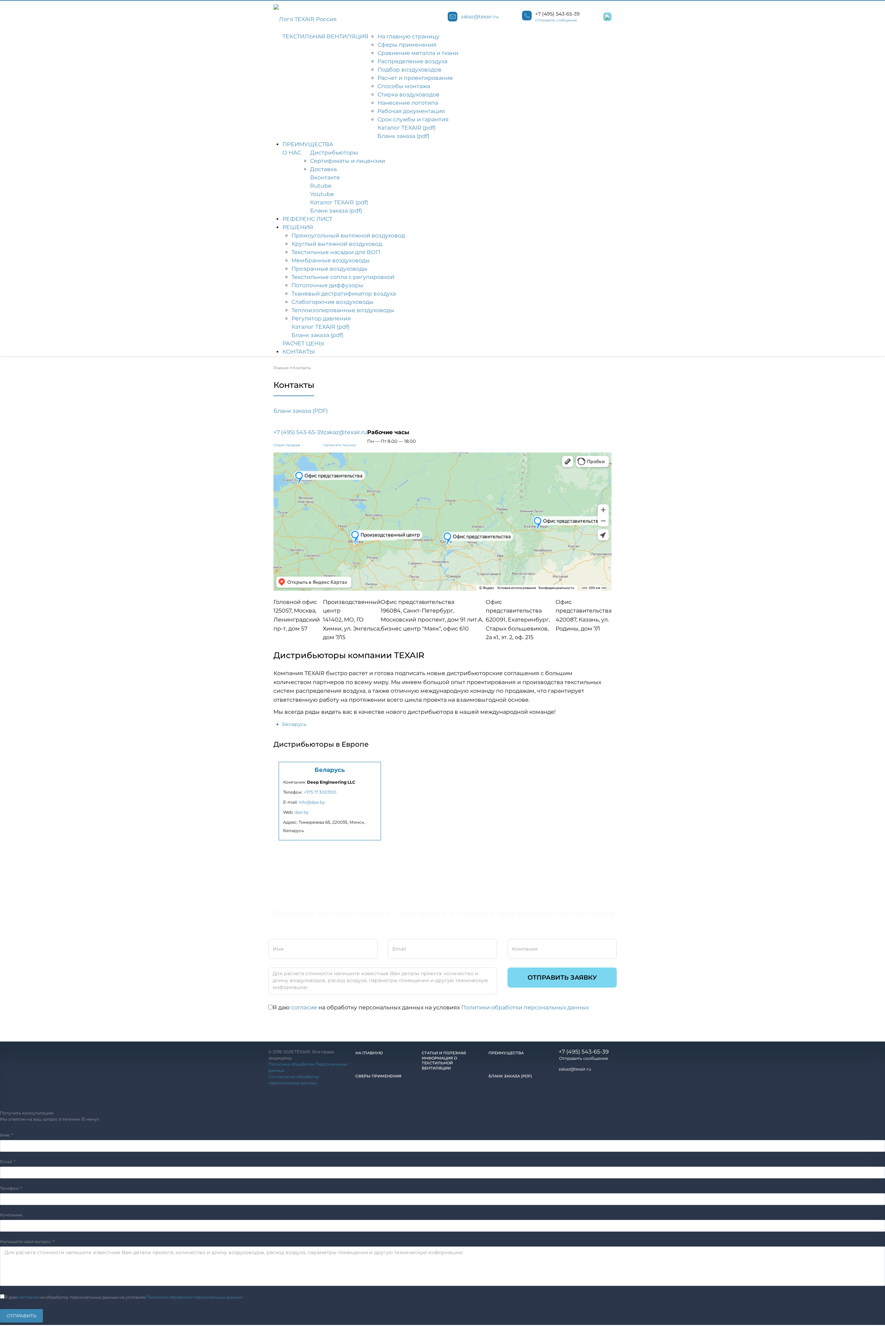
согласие (304, 1007)
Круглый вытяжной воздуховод (336, 244)
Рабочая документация (411, 111)
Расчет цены (303, 343)
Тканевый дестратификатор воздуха (343, 293)
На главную (369, 1052)
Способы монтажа (404, 86)
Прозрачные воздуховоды (329, 268)
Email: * (8, 1161)
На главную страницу (408, 36)
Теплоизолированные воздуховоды (342, 310)
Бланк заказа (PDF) (300, 411)
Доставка (323, 169)
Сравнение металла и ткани (418, 53)
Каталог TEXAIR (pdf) (407, 127)
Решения (297, 227)
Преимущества (307, 144)
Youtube (322, 194)
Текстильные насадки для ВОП (335, 252)
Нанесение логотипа (408, 103)
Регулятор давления (321, 318)
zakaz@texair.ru (480, 16)
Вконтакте (325, 177)
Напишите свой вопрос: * (27, 1241)
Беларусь (294, 724)
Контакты (298, 351)
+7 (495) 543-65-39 (557, 14)
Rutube (321, 186)
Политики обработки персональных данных (525, 1007)
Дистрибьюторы (334, 152)
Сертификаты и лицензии (347, 161)
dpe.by (302, 812)
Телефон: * (11, 1188)
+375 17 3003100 (320, 792)
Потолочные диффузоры (327, 285)
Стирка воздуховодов (408, 94)
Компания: (11, 1214)
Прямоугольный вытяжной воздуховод (348, 235)
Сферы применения (407, 44)
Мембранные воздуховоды (330, 260)
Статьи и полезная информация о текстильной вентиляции (444, 1060)
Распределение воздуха (412, 61)
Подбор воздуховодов (409, 69)
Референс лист (307, 219)
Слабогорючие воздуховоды (332, 302)
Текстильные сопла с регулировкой (342, 277)
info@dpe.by (312, 802)
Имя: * (6, 1135)
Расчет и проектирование (415, 78)
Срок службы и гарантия (413, 119)
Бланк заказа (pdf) (403, 136)
